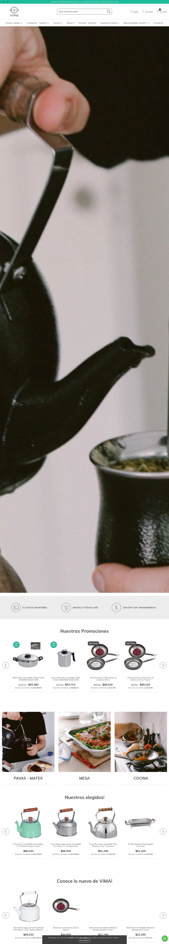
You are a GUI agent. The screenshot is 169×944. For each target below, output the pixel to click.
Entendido (84, 940)
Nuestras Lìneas (109, 23)
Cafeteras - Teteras (37, 23)
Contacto (158, 23)
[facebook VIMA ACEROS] (7, 2)
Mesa (70, 23)
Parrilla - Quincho (87, 23)
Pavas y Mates (13, 23)
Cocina (57, 23)
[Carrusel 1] (84, 309)
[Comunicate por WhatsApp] (165, 938)
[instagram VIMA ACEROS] (4, 2)
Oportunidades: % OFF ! (135, 23)
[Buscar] (109, 11)
